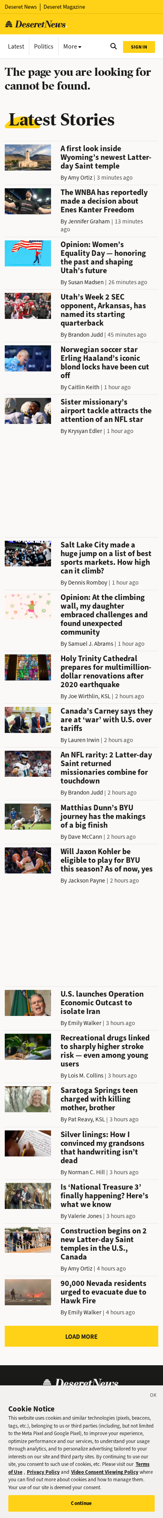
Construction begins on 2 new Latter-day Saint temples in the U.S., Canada (104, 1244)
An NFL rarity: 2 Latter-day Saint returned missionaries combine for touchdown (106, 768)
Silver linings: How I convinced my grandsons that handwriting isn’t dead (102, 1147)
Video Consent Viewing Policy (104, 1472)
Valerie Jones (85, 1216)
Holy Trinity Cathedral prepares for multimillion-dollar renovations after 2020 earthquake (106, 671)
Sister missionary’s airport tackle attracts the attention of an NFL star (106, 411)
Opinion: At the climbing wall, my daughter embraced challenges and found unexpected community (104, 614)
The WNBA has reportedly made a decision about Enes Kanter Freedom (104, 201)
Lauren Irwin (83, 740)
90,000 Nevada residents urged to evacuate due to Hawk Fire (103, 1292)
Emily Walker (84, 1023)
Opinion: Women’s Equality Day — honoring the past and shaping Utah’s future (103, 257)
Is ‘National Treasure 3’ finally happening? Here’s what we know (104, 1196)
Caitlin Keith (83, 387)
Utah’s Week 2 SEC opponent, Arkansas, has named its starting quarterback (103, 310)
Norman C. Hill (86, 1172)
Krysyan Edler (85, 431)
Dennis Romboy (87, 583)
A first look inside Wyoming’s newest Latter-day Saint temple (106, 157)
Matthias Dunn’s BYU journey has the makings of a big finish (103, 816)
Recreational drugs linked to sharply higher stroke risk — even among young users (105, 1051)
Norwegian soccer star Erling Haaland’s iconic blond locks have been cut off (105, 362)
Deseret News (21, 7)
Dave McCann (85, 837)
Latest (16, 46)
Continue (81, 1503)
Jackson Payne (86, 881)
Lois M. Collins (85, 1075)
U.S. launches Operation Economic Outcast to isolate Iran (102, 1003)
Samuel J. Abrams (90, 644)
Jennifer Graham (89, 221)
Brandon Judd (85, 335)
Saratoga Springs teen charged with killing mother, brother (99, 1099)
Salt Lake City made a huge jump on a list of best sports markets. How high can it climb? (106, 558)
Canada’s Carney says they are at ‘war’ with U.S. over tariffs (107, 720)
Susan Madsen (86, 282)
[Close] (153, 1396)
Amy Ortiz (80, 178)
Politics (43, 46)
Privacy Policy (43, 1472)
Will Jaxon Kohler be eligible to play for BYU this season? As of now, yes (107, 860)
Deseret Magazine (64, 7)
